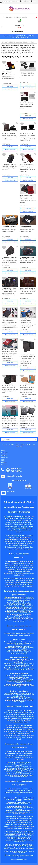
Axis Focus (24, 859)
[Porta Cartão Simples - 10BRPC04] (28, 189)
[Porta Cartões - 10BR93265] (10, 343)
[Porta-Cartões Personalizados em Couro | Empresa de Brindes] (19, 10)
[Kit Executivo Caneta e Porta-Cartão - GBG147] (10, 410)
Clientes (23, 1)
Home (3, 450)
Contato (34, 1)
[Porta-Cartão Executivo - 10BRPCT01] (10, 220)
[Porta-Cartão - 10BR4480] (28, 96)
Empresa (18, 1)
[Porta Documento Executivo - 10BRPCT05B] (10, 282)
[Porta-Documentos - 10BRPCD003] (10, 66)
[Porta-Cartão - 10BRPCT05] (10, 158)
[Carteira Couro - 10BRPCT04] (28, 282)
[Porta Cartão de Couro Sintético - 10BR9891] (28, 127)
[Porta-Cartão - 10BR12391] (28, 66)
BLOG (3, 460)
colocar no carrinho (10, 88)
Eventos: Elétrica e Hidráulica (7, 1)
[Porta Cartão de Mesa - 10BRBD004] (28, 158)
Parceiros (28, 1)
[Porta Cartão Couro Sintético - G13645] (10, 379)
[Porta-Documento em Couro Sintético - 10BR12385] (10, 312)
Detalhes (10, 86)
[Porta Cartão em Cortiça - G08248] (28, 379)
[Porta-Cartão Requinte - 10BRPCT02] (28, 220)
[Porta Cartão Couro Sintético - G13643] (28, 346)
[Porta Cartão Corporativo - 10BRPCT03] (28, 251)
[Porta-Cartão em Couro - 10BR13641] (10, 251)
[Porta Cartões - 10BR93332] (28, 312)
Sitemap (3, 2)
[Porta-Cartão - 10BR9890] (10, 127)
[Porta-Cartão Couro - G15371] (28, 410)
